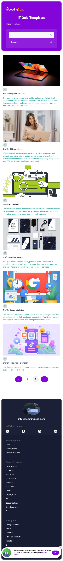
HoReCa (9, 470)
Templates (10, 541)
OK (56, 552)
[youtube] (55, 431)
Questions (10, 533)
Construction (11, 479)
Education (10, 474)
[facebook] (23, 431)
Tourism (9, 483)
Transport (10, 487)
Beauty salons (12, 503)
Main (8, 24)
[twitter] (7, 431)
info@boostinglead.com (31, 419)
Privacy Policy (11, 449)
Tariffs (8, 529)
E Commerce (11, 466)
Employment (11, 495)
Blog (8, 545)
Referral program (13, 453)
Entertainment (12, 507)
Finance (9, 491)
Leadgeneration (12, 525)
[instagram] (39, 431)
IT (6, 511)
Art (7, 499)
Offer (8, 445)
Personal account (13, 537)
